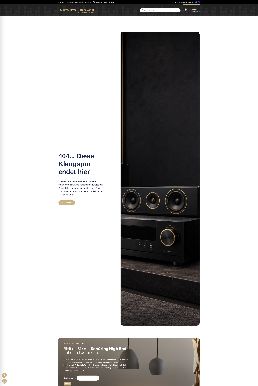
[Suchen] (142, 10)
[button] (74, 2)
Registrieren (196, 11)
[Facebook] (196, 2)
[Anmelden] (190, 10)
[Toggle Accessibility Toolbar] (4, 375)
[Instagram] (199, 2)
